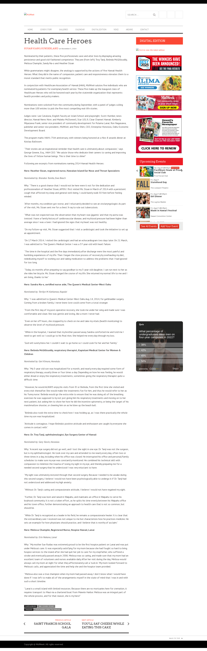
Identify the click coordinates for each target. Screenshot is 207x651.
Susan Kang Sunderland (41, 48)
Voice (116, 29)
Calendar (80, 29)
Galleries (63, 29)
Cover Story (46, 29)
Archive (129, 29)
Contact (144, 29)
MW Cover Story (46, 606)
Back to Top (174, 638)
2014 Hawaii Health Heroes (47, 609)
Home (30, 29)
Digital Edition (99, 29)
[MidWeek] (64, 14)
